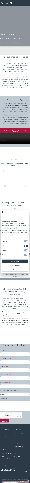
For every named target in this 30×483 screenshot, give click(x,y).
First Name (6, 350)
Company (6, 374)
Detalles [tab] (14, 216)
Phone (5, 382)
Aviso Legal (23, 479)
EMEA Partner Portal (6, 440)
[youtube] (26, 471)
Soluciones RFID (19, 434)
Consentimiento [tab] (6, 216)
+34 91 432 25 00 (13, 462)
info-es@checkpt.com (7, 465)
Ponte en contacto (5, 434)
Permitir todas (15, 261)
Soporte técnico (4, 437)
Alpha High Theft (19, 443)
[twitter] (23, 471)
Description (3, 398)
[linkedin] (28, 471)
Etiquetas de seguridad (20, 440)
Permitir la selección (15, 265)
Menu (25, 3)
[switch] (26, 246)
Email (4, 366)
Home (1, 42)
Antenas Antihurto (19, 437)
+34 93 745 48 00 (5, 462)
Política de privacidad (16, 479)
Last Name (6, 358)
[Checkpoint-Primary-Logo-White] (6, 3)
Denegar (15, 269)
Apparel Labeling (19, 446)
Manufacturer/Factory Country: (9, 390)
